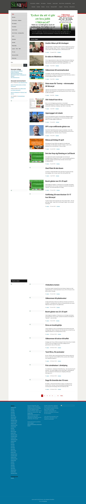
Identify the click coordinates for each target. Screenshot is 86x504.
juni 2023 (12, 463)
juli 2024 (12, 442)
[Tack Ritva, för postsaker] (37, 355)
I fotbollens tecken (52, 285)
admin (48, 52)
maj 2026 (13, 412)
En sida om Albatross (53, 57)
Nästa (61, 395)
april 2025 (13, 429)
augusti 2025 (13, 426)
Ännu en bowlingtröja (53, 325)
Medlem (34, 29)
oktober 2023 (13, 457)
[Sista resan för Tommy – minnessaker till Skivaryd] (37, 87)
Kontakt (38, 6)
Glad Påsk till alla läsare (54, 168)
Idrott (73, 3)
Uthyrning (66, 6)
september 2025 (14, 425)
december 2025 (14, 420)
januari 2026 (13, 418)
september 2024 (14, 439)
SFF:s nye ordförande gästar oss (57, 126)
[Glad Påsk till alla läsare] (37, 172)
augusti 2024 (13, 441)
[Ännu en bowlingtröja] (37, 329)
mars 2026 (13, 415)
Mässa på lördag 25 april (54, 140)
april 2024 (13, 447)
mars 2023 (13, 468)
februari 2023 (13, 470)
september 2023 (14, 458)
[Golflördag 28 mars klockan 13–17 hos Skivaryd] (37, 237)
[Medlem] (52, 24)
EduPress (45, 501)
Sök (12, 62)
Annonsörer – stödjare (35, 3)
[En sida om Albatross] (37, 60)
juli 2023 (12, 461)
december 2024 (14, 434)
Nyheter (43, 6)
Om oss (47, 6)
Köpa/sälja (14, 45)
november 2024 (14, 436)
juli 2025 (12, 428)
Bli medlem (43, 3)
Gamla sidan (55, 3)
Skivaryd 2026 (54, 6)
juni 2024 (12, 444)
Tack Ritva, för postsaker (54, 352)
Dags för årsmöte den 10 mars (56, 380)
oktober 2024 (13, 437)
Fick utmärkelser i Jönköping (56, 365)
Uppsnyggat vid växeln (54, 113)
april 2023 (13, 466)
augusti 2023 (13, 460)
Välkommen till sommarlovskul (57, 70)
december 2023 (14, 453)
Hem (13, 14)
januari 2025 (13, 433)
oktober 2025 (13, 423)
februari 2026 (13, 417)
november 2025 (14, 421)
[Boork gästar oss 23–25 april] (37, 185)
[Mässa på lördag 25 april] (37, 143)
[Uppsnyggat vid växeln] (37, 117)
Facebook (49, 3)
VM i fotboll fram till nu (53, 100)
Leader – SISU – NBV (16, 48)
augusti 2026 (13, 407)
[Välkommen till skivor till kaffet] (37, 342)
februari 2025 (13, 431)
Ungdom (61, 6)
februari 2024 (13, 450)
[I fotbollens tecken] (37, 288)
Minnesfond (72, 6)
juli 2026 (12, 408)
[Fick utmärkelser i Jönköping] (37, 369)
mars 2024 (13, 449)
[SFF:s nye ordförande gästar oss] (37, 130)
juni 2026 (12, 410)
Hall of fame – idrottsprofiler (65, 3)
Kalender (33, 6)
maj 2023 (13, 465)
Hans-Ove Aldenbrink (15, 92)
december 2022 (14, 473)
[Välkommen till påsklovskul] (37, 302)
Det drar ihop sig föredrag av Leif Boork (60, 153)
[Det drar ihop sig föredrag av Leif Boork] (37, 157)
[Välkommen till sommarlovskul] (37, 74)
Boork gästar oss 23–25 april (56, 181)
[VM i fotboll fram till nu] (37, 103)
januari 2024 (13, 452)
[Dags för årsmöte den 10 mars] (37, 384)
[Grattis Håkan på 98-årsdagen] (37, 47)
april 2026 (13, 413)
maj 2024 (13, 445)
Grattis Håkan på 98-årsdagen (57, 43)
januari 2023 (13, 471)
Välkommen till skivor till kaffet (57, 339)
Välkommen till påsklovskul (55, 298)
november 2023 (14, 455)
